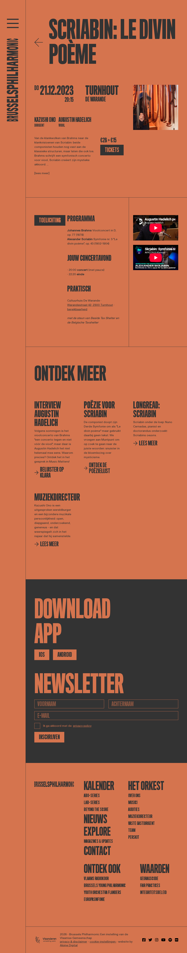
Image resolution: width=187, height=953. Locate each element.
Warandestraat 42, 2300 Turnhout (90, 305)
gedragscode (149, 878)
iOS (42, 654)
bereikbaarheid (77, 309)
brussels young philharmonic (105, 885)
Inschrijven (49, 737)
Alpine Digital (69, 945)
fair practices (150, 885)
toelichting (50, 220)
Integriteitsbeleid (153, 892)
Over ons (134, 795)
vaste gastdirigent (141, 823)
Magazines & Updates (98, 841)
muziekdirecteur (140, 816)
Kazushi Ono (45, 119)
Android (65, 654)
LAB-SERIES (92, 802)
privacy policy (82, 726)
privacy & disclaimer (73, 942)
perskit (133, 837)
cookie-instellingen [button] (103, 942)
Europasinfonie (94, 899)
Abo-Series (92, 795)
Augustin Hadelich (75, 119)
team (131, 830)
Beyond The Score (96, 809)
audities (134, 809)
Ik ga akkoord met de (67, 726)
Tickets (112, 150)
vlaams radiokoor (96, 878)
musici (132, 802)
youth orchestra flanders (102, 892)
